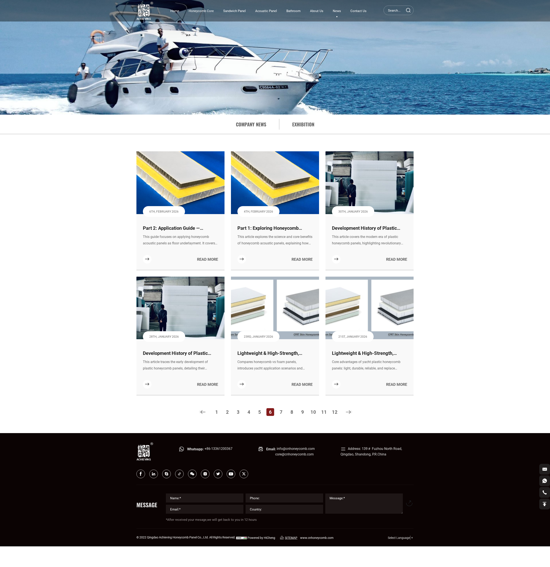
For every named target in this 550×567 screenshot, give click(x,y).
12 (335, 412)
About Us (316, 11)
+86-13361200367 (218, 448)
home (174, 11)
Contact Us (358, 11)
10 (313, 412)
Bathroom (293, 11)
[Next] (348, 412)
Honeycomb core (201, 11)
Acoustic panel (266, 11)
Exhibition (303, 124)
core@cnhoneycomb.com (294, 454)
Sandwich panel (234, 11)
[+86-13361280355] (544, 492)
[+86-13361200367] (544, 480)
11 (324, 412)
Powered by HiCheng (261, 538)
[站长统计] (241, 538)
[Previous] (203, 412)
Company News (251, 124)
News (337, 11)
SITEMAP (291, 538)
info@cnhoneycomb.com (296, 448)
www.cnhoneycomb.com (316, 538)
